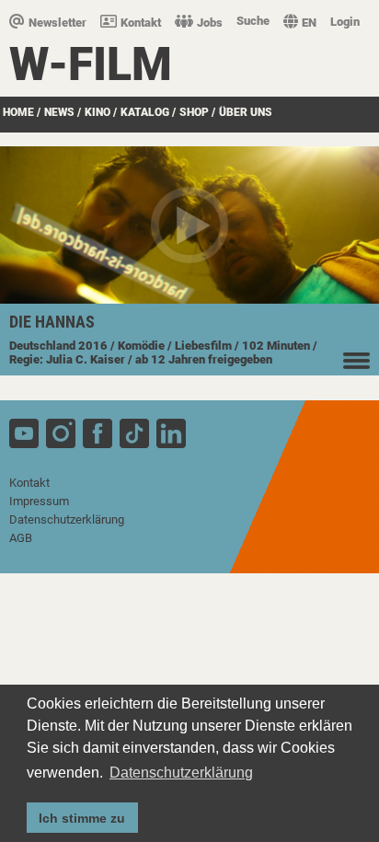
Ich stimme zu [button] (82, 818)
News (59, 112)
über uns (245, 112)
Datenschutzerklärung (66, 519)
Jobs (210, 22)
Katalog (145, 112)
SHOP (194, 112)
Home (18, 112)
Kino (97, 112)
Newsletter (57, 22)
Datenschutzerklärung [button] (181, 772)
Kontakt (141, 22)
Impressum (39, 501)
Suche (253, 21)
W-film (90, 64)
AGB (20, 538)
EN (309, 22)
